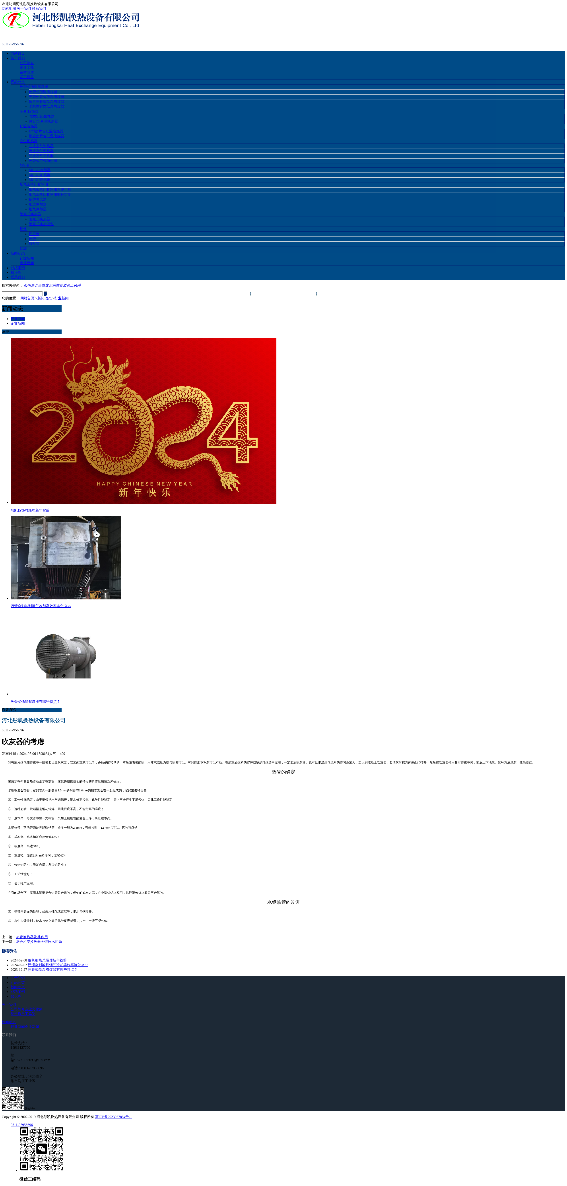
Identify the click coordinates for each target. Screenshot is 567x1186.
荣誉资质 (27, 72)
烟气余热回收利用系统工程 (50, 190)
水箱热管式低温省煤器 (46, 106)
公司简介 (27, 63)
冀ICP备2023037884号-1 (113, 1117)
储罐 (23, 248)
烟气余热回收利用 (34, 184)
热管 (32, 239)
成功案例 (18, 268)
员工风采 (27, 77)
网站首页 (18, 53)
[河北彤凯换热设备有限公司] (71, 27)
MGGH (25, 165)
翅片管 (34, 234)
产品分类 (18, 82)
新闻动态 (18, 253)
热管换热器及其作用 (32, 937)
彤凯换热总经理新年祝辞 (47, 960)
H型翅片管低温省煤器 (46, 131)
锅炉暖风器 (38, 199)
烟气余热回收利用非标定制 (50, 194)
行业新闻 (27, 258)
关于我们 (24, 8)
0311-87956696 (22, 1125)
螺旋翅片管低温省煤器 (46, 136)
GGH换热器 (29, 111)
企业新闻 (27, 263)
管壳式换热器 (30, 214)
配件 (23, 229)
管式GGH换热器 (41, 116)
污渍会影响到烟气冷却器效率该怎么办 (58, 965)
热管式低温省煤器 (34, 87)
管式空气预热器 (41, 156)
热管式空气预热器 (43, 161)
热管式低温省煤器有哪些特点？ (53, 969)
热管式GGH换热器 (43, 121)
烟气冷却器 (38, 209)
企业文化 (27, 68)
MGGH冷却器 (39, 170)
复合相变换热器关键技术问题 (39, 942)
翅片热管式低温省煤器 (46, 101)
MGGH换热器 (39, 180)
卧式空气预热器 (41, 151)
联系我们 (39, 8)
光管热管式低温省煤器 (46, 97)
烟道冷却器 (38, 204)
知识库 (16, 272)
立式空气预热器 (41, 146)
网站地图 (9, 8)
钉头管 (34, 244)
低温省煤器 (28, 126)
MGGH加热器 (39, 175)
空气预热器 (28, 141)
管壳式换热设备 (41, 224)
